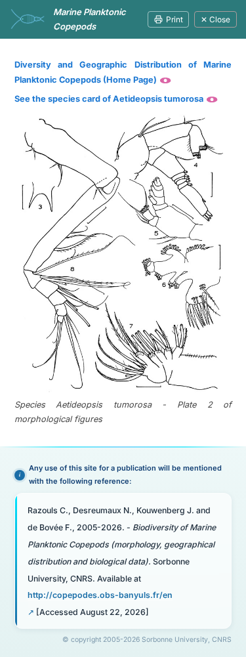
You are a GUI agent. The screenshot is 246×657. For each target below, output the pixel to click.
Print (174, 19)
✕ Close (215, 19)
